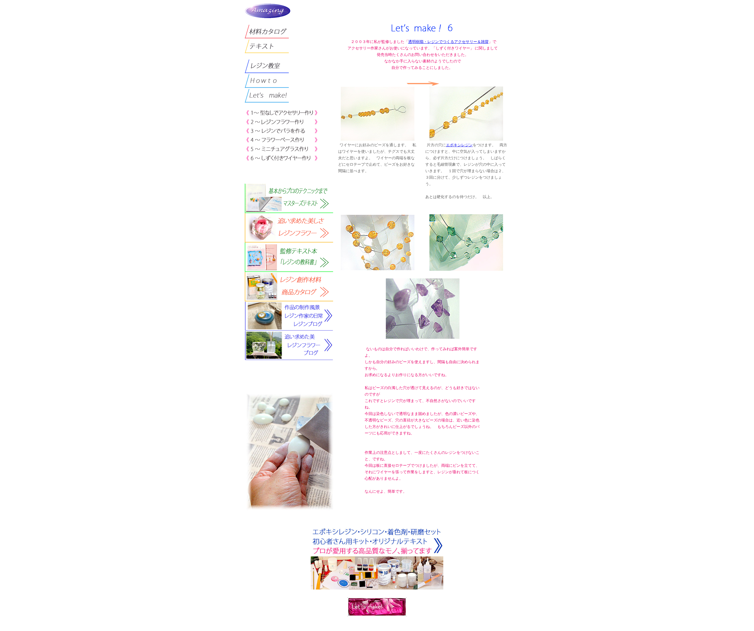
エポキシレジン (459, 145)
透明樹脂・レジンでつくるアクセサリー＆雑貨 (448, 41)
